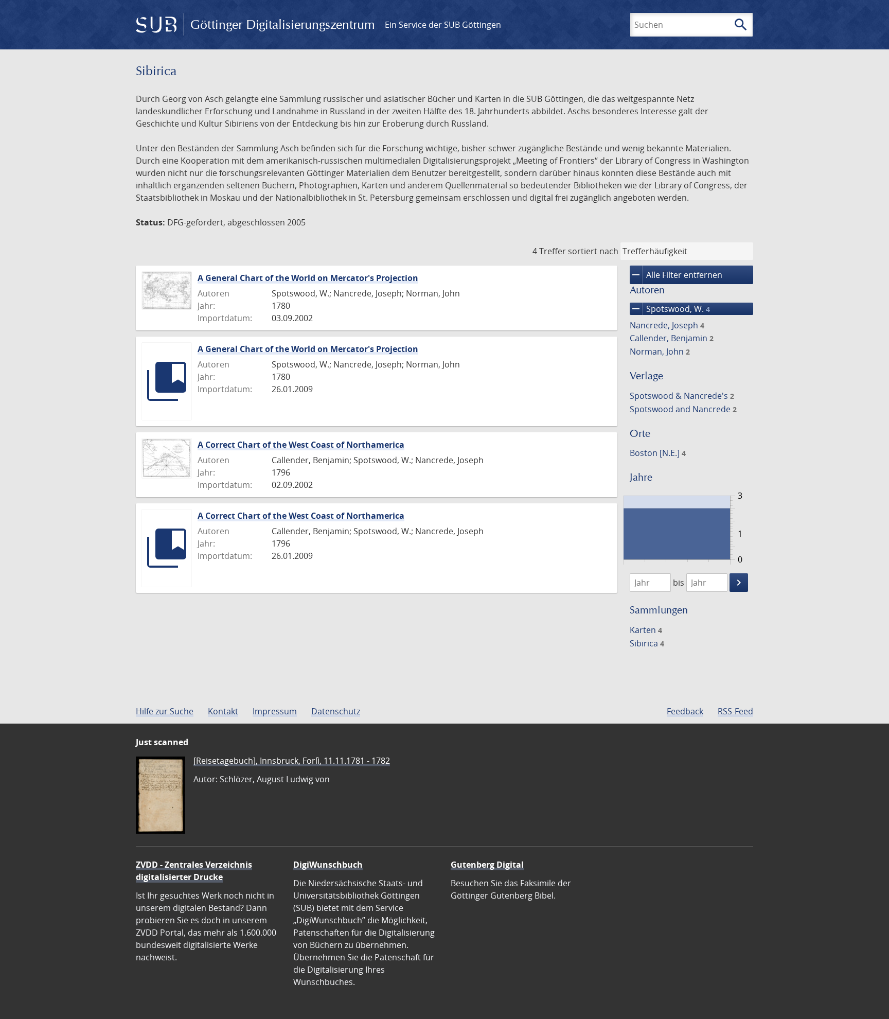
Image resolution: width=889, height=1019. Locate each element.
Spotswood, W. (670, 309)
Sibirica (647, 643)
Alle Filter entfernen (676, 275)
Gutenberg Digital (487, 864)
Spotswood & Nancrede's (682, 395)
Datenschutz (335, 711)
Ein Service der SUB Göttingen (443, 24)
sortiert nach (593, 251)
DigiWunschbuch (328, 864)
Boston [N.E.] (658, 453)
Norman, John (660, 351)
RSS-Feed (735, 711)
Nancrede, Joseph (667, 325)
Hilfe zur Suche (164, 711)
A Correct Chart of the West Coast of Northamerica (301, 444)
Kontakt (223, 711)
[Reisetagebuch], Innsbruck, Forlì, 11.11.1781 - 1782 (291, 760)
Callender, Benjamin (672, 338)
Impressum (275, 711)
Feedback (685, 711)
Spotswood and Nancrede (683, 409)
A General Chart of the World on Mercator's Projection (308, 278)
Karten (646, 630)
